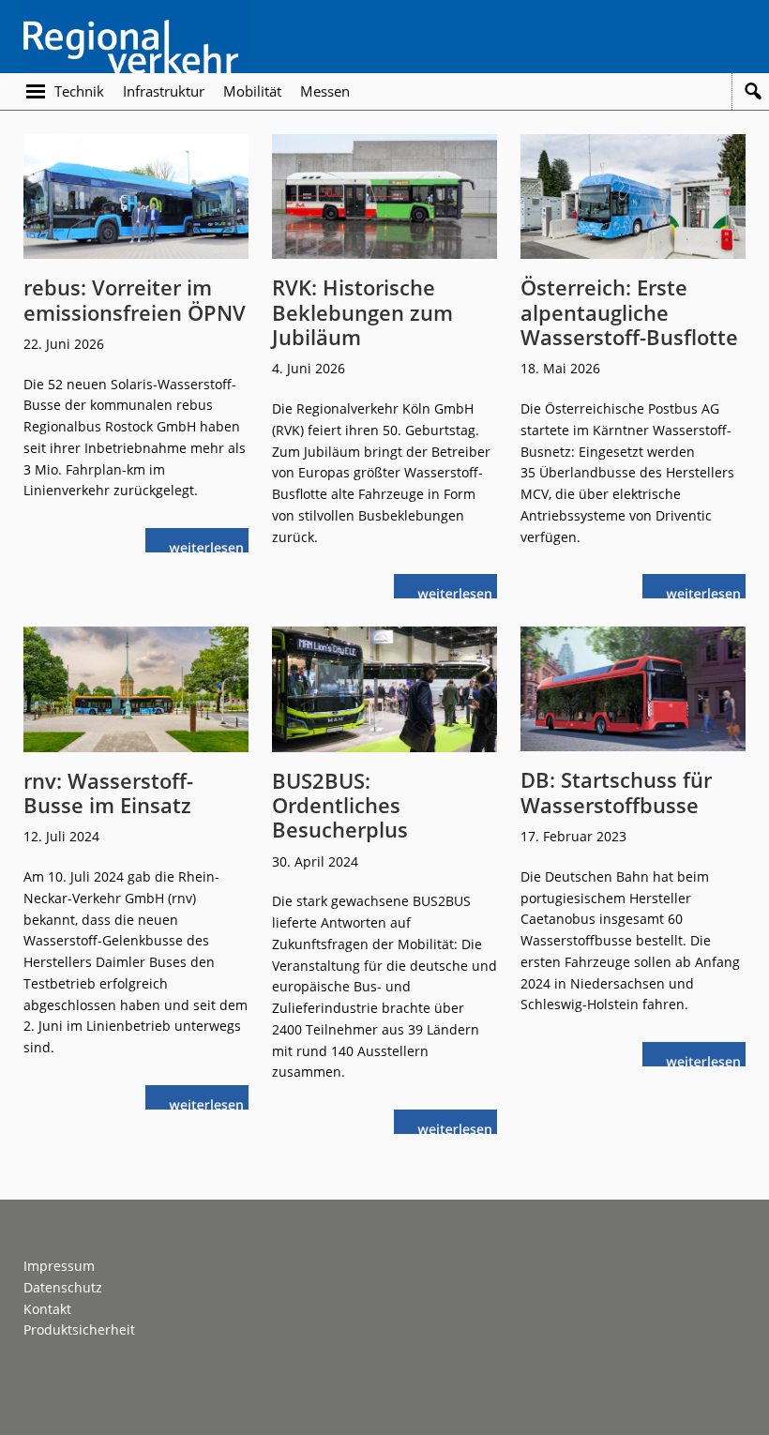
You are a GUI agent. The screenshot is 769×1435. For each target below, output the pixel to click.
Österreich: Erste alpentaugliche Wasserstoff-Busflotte (629, 312)
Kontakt (47, 1309)
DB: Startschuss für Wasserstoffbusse (616, 791)
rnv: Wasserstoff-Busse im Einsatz (108, 792)
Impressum (59, 1266)
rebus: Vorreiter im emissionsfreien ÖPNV (134, 299)
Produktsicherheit (79, 1329)
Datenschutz (62, 1287)
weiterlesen (211, 545)
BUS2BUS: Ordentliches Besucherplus (340, 805)
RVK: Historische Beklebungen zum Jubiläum (362, 312)
